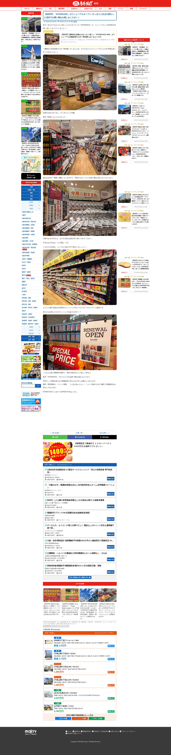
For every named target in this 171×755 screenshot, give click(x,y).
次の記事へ (103, 433)
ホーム (69, 731)
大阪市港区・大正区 (27, 241)
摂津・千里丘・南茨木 (28, 278)
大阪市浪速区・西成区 (28, 252)
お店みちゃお (88, 8)
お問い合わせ (114, 731)
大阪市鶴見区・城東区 (28, 231)
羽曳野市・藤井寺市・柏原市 (30, 324)
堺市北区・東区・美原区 (29, 301)
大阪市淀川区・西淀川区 (29, 221)
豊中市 (26, 275)
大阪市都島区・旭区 (27, 228)
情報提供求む (87, 731)
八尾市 (24, 294)
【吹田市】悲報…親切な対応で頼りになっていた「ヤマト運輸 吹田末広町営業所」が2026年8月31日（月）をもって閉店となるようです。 (141, 70)
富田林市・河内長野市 (28, 317)
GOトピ (27, 8)
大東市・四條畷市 (27, 259)
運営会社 (77, 731)
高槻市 (24, 281)
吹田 (96, 3)
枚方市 (24, 288)
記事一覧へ (80, 433)
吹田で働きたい (50, 464)
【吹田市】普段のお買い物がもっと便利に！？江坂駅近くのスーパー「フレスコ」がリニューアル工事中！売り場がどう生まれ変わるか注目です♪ (30, 92)
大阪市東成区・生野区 (28, 234)
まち (100, 8)
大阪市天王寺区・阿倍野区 (29, 244)
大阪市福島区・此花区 (28, 225)
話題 (110, 8)
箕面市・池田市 (26, 272)
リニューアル (65, 626)
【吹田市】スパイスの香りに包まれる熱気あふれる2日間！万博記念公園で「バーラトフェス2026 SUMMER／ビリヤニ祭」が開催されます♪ (30, 65)
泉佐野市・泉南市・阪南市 (29, 320)
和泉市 (24, 311)
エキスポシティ (56, 626)
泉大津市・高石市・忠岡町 (29, 307)
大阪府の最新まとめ (27, 212)
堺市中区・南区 (26, 304)
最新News (39, 8)
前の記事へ (56, 433)
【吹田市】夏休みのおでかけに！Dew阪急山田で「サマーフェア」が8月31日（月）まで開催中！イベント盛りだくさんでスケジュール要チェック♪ (140, 199)
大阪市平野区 (26, 255)
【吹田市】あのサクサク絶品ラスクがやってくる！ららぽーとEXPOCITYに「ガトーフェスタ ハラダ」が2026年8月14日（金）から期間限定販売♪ (140, 264)
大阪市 (24, 215)
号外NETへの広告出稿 (101, 731)
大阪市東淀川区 (26, 218)
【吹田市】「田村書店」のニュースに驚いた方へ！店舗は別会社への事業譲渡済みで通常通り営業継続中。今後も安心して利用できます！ (140, 51)
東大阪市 (24, 291)
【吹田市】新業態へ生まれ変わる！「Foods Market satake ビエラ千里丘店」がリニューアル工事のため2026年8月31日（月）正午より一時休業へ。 (141, 283)
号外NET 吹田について (74, 733)
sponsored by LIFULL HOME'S (104, 633)
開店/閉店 (62, 8)
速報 (131, 8)
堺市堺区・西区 (26, 298)
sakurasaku (56, 629)
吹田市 (24, 265)
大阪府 (75, 21)
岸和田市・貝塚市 (27, 314)
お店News (74, 8)
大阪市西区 (25, 238)
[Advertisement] (134, 24)
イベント (121, 8)
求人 (50, 8)
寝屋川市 (24, 285)
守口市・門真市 (26, 262)
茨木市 (24, 268)
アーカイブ (143, 8)
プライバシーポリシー (128, 731)
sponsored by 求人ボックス (64, 464)
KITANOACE (47, 626)
